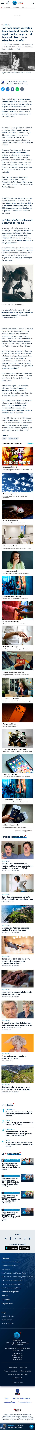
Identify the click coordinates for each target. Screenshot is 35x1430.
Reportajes (5, 1299)
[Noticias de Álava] (9, 1402)
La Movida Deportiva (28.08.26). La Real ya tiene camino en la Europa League (10, 1166)
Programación (7, 1303)
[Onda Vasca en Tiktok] (30, 1238)
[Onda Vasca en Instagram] (20, 1238)
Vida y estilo (5, 861)
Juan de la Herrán (7, 1316)
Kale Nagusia (5, 1269)
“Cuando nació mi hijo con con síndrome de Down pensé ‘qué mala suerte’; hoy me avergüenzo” (19, 1134)
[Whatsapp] (17, 89)
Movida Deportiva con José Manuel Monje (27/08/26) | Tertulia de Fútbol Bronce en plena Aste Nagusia (10, 1182)
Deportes (9, 1120)
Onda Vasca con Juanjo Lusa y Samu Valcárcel (17, 1277)
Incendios (16, 7)
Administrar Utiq (17, 1378)
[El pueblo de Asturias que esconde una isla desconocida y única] (17, 914)
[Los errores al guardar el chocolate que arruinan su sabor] (17, 978)
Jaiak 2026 (25, 7)
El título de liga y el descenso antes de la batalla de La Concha (19, 1124)
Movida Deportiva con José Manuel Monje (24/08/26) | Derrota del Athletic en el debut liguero (10, 1216)
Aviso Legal (23, 1368)
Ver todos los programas (10, 1292)
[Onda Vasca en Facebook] (10, 1238)
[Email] (22, 89)
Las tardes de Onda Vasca (10, 1266)
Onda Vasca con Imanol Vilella (11, 1284)
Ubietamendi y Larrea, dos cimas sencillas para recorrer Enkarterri (15, 1088)
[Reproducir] (24, 1162)
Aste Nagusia (6, 7)
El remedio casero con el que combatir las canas (14, 1057)
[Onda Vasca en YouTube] (15, 1238)
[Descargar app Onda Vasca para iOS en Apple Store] (24, 1248)
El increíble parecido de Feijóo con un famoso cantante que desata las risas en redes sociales (16, 1025)
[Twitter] (3, 89)
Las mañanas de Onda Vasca (11, 1262)
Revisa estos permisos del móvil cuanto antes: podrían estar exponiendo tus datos (15, 961)
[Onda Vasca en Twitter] (5, 1238)
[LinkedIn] (8, 89)
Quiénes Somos (12, 1368)
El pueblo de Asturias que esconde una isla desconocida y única (16, 929)
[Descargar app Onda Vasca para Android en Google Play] (11, 1248)
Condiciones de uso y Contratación (17, 1374)
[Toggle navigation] (2, 2)
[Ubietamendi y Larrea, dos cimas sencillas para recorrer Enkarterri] (17, 1074)
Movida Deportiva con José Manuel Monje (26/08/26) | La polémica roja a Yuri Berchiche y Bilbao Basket (10, 1199)
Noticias (4, 1295)
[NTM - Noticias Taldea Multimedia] (17, 1392)
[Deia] (6, 1398)
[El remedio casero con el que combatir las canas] (17, 1043)
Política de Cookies (25, 1371)
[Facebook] (12, 89)
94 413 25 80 (19, 1345)
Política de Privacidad (10, 1371)
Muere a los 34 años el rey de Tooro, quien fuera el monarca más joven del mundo (19, 1144)
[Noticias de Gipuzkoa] (21, 1398)
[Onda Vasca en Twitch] (25, 1238)
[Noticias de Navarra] (25, 1402)
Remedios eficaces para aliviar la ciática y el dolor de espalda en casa (17, 898)
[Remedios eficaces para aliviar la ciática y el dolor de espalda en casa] (17, 883)
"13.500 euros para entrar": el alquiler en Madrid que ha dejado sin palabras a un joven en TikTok (17, 866)
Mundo (8, 1140)
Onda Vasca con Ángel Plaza (11, 1288)
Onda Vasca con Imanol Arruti (11, 1280)
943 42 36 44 (19, 1350)
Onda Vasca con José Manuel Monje (13, 1273)
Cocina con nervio (7, 1324)
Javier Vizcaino (6, 1320)
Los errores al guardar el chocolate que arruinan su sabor (16, 993)
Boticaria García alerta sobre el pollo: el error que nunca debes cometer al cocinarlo (19, 1114)
